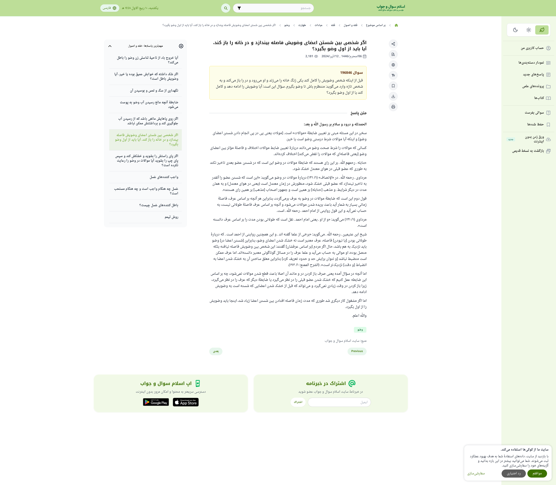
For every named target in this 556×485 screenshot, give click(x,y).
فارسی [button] (107, 8)
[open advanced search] (239, 8)
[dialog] (508, 463)
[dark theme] (515, 30)
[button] (393, 44)
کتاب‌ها (539, 98)
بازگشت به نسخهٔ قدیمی (528, 151)
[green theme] (542, 30)
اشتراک (298, 402)
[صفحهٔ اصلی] (396, 25)
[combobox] (276, 8)
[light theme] (528, 30)
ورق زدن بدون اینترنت (526, 139)
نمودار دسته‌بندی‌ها (531, 63)
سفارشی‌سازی (476, 473)
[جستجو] (225, 8)
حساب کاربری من (532, 48)
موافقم (537, 473)
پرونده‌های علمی (533, 87)
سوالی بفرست (534, 113)
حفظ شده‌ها (535, 125)
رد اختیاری (514, 473)
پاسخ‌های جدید (533, 75)
